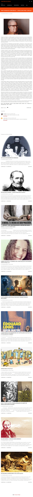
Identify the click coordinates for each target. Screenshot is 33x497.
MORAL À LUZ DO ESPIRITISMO (8, 226)
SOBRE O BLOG (3, 5)
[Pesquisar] (29, 1)
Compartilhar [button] (29, 107)
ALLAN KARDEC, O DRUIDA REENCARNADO (11, 438)
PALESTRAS (22, 5)
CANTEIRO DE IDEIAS (6, 1)
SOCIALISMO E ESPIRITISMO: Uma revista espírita (12, 473)
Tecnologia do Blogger (17, 494)
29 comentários (8, 166)
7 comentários (8, 447)
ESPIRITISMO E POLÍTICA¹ (7, 368)
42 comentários (8, 271)
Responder (5, 120)
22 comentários (8, 377)
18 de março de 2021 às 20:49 (11, 113)
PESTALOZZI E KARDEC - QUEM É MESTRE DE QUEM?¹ (13, 192)
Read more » (30, 166)
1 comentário (8, 235)
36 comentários (8, 482)
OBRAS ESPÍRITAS (16, 5)
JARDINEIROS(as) (9, 5)
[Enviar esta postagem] (7, 107)
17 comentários (8, 413)
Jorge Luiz (4, 107)
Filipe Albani (5, 113)
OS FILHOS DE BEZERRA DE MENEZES (9, 157)
